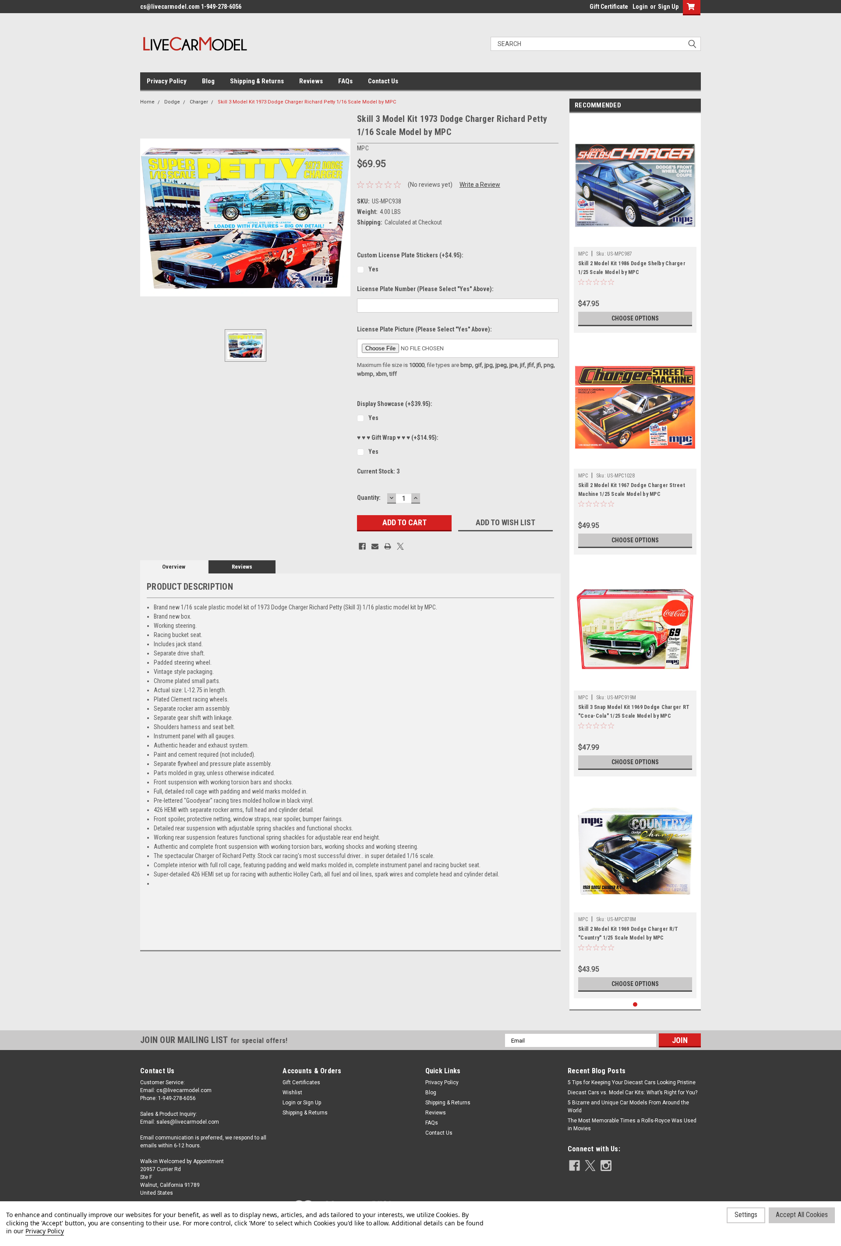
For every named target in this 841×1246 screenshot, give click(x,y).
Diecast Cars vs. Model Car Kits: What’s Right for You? (632, 1092)
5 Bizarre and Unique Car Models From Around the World (628, 1107)
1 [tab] (635, 1004)
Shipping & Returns (257, 81)
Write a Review (479, 184)
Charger (199, 102)
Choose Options (635, 318)
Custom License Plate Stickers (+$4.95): (410, 255)
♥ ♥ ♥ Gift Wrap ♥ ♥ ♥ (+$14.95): (397, 437)
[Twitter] (400, 546)
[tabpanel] (635, 225)
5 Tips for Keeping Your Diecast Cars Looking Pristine (632, 1082)
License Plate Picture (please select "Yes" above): (424, 329)
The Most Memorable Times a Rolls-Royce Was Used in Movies (632, 1125)
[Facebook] (362, 546)
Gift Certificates (301, 1082)
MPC (583, 254)
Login (640, 6)
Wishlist (292, 1092)
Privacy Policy (167, 81)
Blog (208, 81)
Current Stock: (378, 471)
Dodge (172, 102)
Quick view (635, 240)
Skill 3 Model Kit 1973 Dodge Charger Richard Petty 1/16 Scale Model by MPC (307, 102)
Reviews (311, 81)
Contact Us (383, 81)
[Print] (387, 546)
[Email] (374, 546)
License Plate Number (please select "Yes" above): (425, 288)
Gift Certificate (609, 6)
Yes (373, 269)
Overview (173, 566)
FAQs (345, 81)
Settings (746, 1214)
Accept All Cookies (802, 1214)
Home (147, 102)
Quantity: (369, 497)
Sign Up (668, 6)
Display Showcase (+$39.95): (394, 403)
